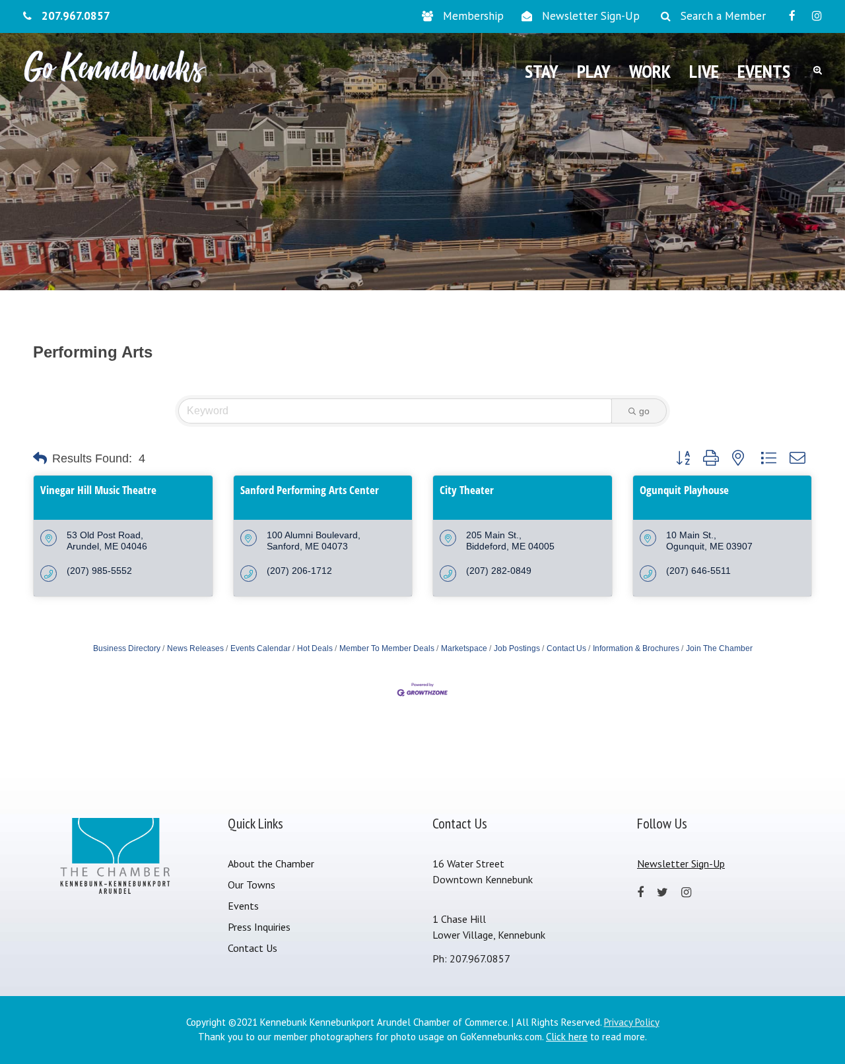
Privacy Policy (631, 1022)
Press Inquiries (259, 926)
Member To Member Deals (386, 648)
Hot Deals (315, 648)
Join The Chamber (719, 648)
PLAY (594, 71)
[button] (40, 458)
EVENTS (763, 71)
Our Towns (251, 884)
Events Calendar (260, 648)
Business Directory (126, 648)
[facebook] (792, 16)
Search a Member (723, 16)
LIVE (704, 71)
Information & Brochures (636, 648)
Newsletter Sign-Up (591, 16)
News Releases (195, 648)
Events (243, 905)
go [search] (644, 411)
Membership (473, 16)
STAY (541, 71)
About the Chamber (271, 863)
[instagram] (817, 16)
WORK (650, 71)
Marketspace (464, 648)
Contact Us (566, 648)
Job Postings (517, 648)
